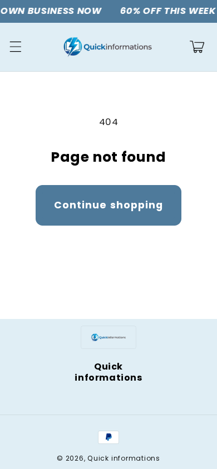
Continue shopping (109, 205)
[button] (15, 46)
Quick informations (123, 458)
